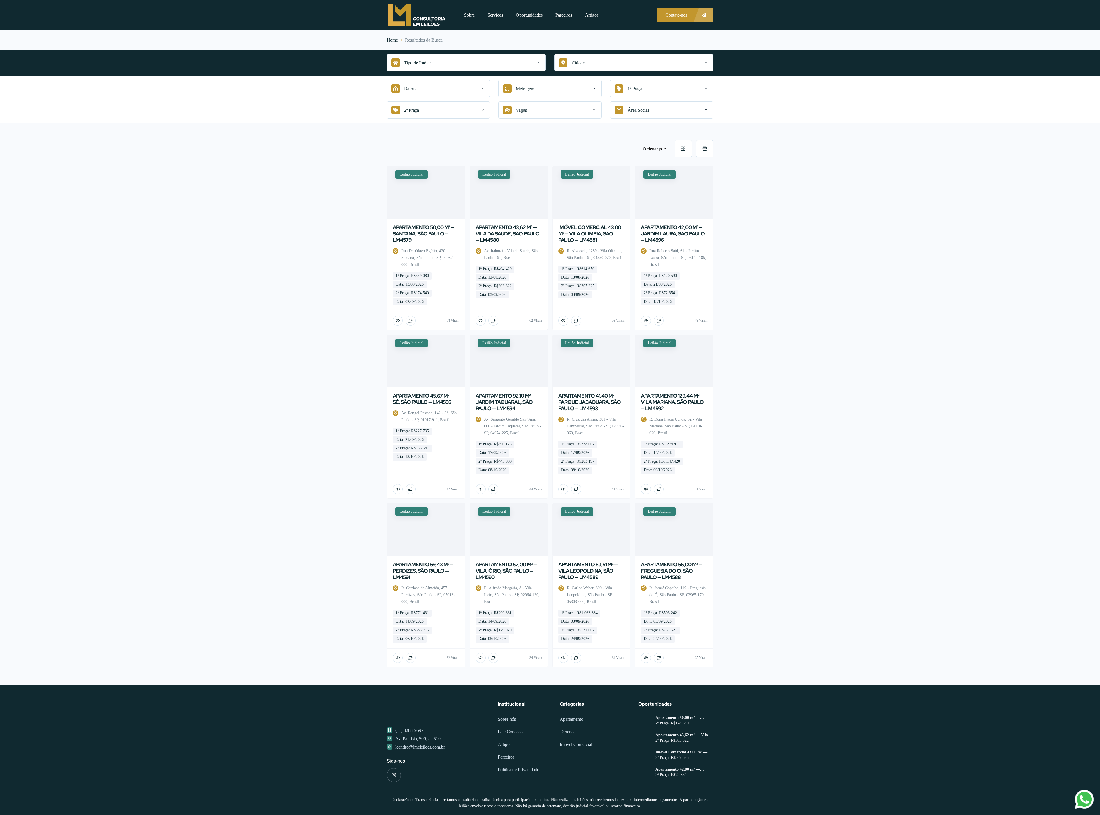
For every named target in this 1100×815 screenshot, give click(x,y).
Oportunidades (529, 15)
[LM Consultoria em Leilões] (417, 15)
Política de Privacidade (518, 792)
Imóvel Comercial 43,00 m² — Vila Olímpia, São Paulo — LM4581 (681, 775)
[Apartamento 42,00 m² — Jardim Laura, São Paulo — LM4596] (644, 796)
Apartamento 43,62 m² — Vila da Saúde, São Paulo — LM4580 (684, 758)
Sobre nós (507, 742)
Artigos (591, 15)
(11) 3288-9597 (409, 753)
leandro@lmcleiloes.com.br (420, 769)
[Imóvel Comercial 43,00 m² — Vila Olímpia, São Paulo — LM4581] (644, 778)
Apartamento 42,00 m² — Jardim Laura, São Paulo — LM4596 (680, 792)
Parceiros (563, 15)
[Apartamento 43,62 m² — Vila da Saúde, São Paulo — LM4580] (644, 761)
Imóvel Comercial (576, 767)
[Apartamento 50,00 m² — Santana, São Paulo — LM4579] (644, 744)
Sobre (469, 15)
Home (392, 40)
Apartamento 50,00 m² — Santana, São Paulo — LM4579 (682, 741)
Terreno (567, 754)
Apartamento (571, 742)
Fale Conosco (510, 754)
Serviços (495, 15)
